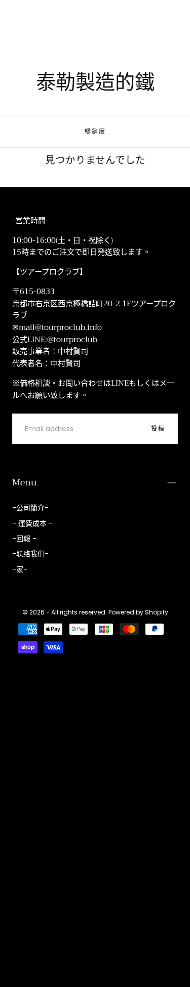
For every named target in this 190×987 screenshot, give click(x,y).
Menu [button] (24, 482)
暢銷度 (95, 131)
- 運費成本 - (32, 523)
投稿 (158, 428)
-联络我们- (30, 554)
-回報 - (24, 538)
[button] (18, 19)
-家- (19, 569)
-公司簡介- (30, 508)
